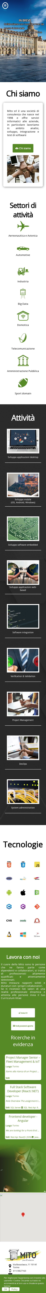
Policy (14, 1289)
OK (5, 1289)
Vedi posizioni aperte (24, 1026)
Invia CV (23, 1013)
